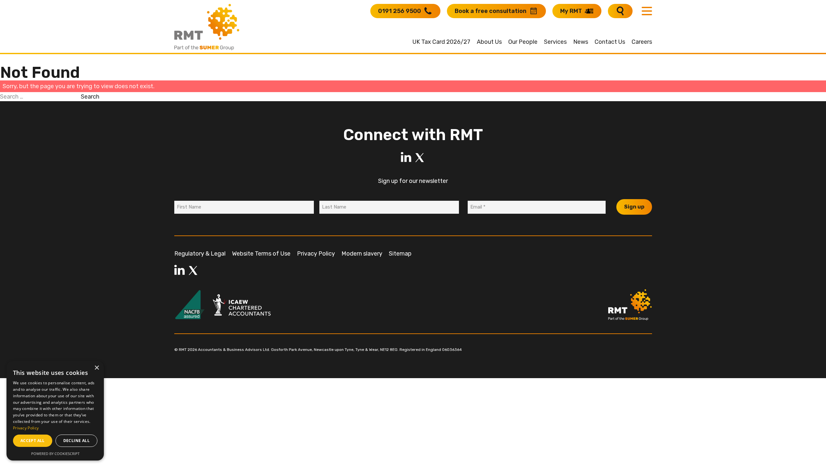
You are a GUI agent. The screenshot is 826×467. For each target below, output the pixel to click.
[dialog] (55, 411)
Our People (522, 41)
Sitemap (400, 253)
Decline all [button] (76, 440)
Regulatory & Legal (200, 253)
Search (90, 96)
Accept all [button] (32, 440)
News (580, 41)
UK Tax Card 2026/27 (441, 41)
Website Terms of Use (261, 253)
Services (555, 41)
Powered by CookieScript (55, 453)
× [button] (96, 367)
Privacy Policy (316, 253)
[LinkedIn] (406, 157)
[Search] (620, 11)
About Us (489, 41)
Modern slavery (361, 253)
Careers (642, 41)
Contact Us (610, 41)
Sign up (634, 207)
